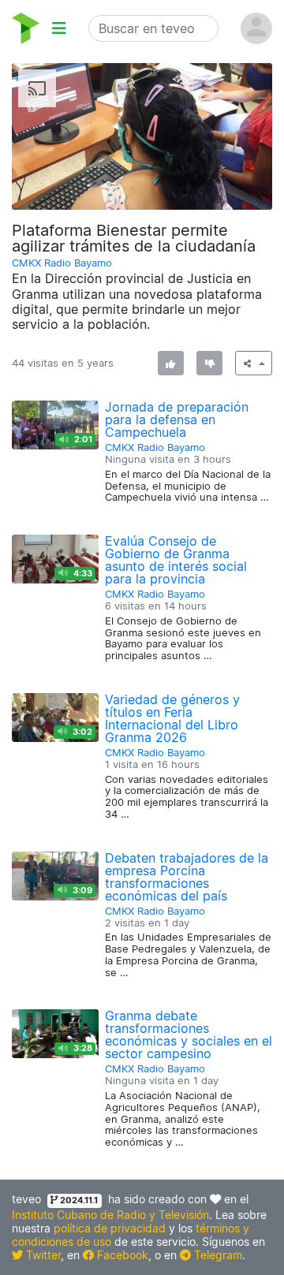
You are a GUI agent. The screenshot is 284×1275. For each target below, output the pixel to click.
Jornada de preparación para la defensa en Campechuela (176, 419)
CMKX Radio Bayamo (62, 263)
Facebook (121, 1255)
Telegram (216, 1255)
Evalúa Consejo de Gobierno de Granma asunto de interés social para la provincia (176, 560)
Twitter (42, 1255)
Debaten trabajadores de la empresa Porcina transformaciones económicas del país (186, 877)
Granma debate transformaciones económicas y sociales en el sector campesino (188, 1034)
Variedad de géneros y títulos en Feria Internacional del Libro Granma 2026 (172, 718)
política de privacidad (110, 1228)
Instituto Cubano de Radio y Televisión (110, 1214)
